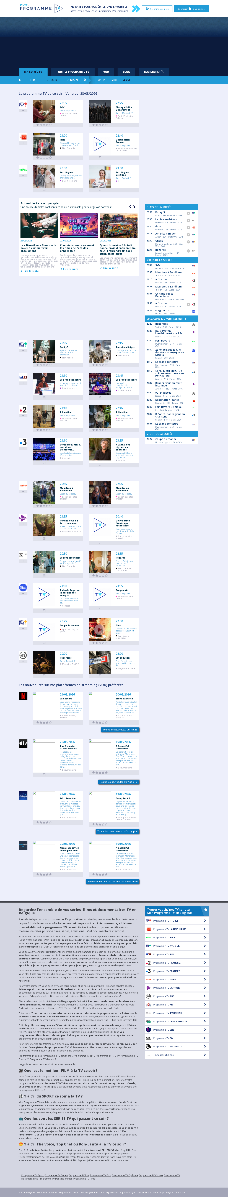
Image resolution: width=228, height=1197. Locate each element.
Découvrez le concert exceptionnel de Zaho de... (69, 600)
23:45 (119, 376)
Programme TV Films (84, 1178)
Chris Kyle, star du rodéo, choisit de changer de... (126, 351)
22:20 (119, 654)
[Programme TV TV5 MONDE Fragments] (100, 608)
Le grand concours (70, 379)
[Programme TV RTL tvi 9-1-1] (44, 125)
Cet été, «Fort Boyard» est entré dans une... (71, 176)
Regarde (120, 557)
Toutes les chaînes (163, 1054)
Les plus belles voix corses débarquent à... (70, 454)
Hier (31, 80)
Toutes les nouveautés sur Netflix (120, 729)
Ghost (119, 625)
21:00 (63, 135)
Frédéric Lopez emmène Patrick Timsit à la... (70, 527)
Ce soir (51, 80)
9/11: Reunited (68, 798)
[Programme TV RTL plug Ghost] (100, 643)
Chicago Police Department (124, 108)
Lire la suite (31, 271)
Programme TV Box (79, 1175)
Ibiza (62, 139)
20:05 (63, 343)
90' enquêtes (123, 657)
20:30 (63, 553)
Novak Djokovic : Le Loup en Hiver (69, 849)
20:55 (63, 484)
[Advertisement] (114, 41)
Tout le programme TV (72, 71)
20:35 (63, 103)
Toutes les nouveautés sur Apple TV (119, 782)
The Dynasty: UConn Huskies (68, 747)
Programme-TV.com (69, 1192)
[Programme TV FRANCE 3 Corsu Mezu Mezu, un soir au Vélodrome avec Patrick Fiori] (44, 463)
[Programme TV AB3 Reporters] (44, 676)
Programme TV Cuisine (151, 1175)
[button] (134, 206)
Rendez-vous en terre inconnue (69, 521)
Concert (66, 458)
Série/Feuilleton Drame (68, 114)
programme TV (107, 10)
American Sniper (125, 347)
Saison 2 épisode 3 (123, 178)
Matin (101, 80)
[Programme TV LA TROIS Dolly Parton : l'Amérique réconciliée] (100, 543)
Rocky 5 (64, 347)
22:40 (119, 135)
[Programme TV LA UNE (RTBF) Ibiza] (44, 158)
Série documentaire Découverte (126, 149)
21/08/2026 (67, 694)
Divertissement (69, 180)
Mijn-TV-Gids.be (113, 1192)
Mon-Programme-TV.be (92, 1192)
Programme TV (165, 920)
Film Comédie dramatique (123, 569)
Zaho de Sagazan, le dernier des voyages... (70, 593)
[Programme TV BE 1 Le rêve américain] (44, 575)
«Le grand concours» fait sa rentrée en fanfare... (70, 384)
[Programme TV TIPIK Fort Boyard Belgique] (100, 190)
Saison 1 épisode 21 (68, 661)
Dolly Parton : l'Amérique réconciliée (123, 523)
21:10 (63, 376)
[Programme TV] (44, 775)
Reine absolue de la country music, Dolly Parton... (125, 531)
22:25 (119, 103)
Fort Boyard (66, 172)
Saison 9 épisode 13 (68, 110)
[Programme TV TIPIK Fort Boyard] (44, 190)
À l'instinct (66, 412)
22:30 (119, 621)
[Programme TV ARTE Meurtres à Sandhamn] (44, 506)
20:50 (63, 168)
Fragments (122, 590)
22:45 (119, 408)
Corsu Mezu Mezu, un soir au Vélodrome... (70, 447)
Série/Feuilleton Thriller (68, 497)
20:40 (119, 516)
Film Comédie (69, 148)
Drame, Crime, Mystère (124, 716)
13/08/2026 (123, 794)
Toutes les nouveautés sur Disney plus (117, 831)
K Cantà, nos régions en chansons (123, 447)
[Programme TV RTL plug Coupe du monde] (44, 643)
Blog (126, 71)
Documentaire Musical (124, 537)
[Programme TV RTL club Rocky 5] (44, 365)
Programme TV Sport (32, 1175)
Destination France (123, 141)
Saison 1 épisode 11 (124, 145)
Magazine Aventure (71, 531)
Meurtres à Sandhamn (66, 489)
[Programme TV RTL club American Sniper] (100, 365)
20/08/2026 (123, 694)
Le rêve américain (70, 557)
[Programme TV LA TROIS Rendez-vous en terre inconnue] (44, 538)
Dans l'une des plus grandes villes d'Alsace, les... (125, 663)
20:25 (63, 621)
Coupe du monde (69, 625)
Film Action (67, 357)
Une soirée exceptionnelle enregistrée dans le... (125, 385)
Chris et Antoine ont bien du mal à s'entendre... (124, 563)
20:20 (63, 654)
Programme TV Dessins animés (55, 1178)
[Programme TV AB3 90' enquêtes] (100, 676)
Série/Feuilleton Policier (124, 117)
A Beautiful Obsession (122, 747)
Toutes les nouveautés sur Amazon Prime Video (113, 881)
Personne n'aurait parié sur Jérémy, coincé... (70, 562)
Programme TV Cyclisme (125, 1175)
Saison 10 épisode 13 (124, 113)
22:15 (119, 343)
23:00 (119, 168)
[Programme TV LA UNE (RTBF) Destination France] (100, 158)
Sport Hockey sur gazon (69, 630)
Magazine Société (70, 664)
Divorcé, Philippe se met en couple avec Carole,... (70, 144)
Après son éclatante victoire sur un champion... (68, 352)
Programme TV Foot (100, 1175)
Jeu (119, 181)
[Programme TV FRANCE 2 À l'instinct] (44, 430)
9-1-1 (62, 107)
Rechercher (152, 71)
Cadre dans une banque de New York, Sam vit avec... (126, 630)
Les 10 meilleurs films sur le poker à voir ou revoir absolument (38, 248)
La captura (66, 698)
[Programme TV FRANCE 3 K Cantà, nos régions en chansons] (100, 465)
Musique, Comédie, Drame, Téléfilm (126, 818)
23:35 (119, 440)
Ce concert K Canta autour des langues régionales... (124, 455)
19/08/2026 (123, 742)
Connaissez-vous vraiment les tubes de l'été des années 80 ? (77, 248)
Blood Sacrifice (124, 698)
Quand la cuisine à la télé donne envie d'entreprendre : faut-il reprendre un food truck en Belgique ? (118, 249)
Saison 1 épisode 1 (123, 415)
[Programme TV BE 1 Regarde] (100, 575)
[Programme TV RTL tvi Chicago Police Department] (100, 125)
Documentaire (69, 769)
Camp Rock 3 (123, 798)
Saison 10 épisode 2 (68, 493)
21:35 (63, 516)
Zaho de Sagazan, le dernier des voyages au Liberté (169, 352)
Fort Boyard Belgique (122, 173)
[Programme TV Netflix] (44, 722)
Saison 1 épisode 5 (67, 415)
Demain (72, 80)
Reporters (66, 657)
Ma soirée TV (33, 71)
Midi (114, 80)
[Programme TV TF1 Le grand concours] (44, 397)
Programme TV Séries (56, 1175)
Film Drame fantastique (122, 637)
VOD (106, 71)
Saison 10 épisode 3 (124, 493)
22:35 (119, 553)
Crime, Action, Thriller (68, 716)
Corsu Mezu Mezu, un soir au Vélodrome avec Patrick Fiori (169, 373)
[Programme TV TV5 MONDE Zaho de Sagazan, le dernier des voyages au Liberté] (44, 610)
